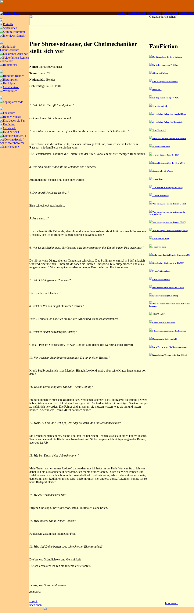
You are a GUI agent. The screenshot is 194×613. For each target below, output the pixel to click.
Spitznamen (10, 28)
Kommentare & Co (14, 135)
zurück (33, 601)
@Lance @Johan (160, 73)
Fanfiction (9, 124)
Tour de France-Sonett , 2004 (165, 155)
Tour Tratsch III (159, 106)
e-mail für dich (159, 247)
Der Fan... (157, 89)
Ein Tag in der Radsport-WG (165, 98)
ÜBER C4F (187, 13)
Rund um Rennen (13, 75)
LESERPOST (137, 13)
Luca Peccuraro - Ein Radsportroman (169, 347)
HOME (121, 13)
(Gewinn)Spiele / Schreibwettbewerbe (12, 141)
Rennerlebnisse (12, 116)
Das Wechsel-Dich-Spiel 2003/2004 (168, 287)
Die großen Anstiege (15, 53)
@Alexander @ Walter (162, 171)
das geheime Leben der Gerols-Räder (169, 114)
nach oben (35, 605)
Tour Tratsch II (159, 130)
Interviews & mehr (14, 35)
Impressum (171, 603)
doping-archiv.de (13, 102)
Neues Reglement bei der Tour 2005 (168, 163)
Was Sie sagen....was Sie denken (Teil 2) (170, 230)
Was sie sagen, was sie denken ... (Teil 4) (170, 204)
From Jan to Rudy (160, 238)
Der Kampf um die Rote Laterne (167, 57)
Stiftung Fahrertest (14, 31)
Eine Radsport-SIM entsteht (165, 81)
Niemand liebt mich (161, 146)
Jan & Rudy (157, 179)
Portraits (8, 24)
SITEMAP (154, 13)
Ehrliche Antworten (161, 279)
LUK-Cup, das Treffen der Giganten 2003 (171, 255)
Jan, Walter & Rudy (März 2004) (167, 187)
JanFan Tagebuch (160, 195)
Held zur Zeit (11, 132)
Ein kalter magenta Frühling (165, 65)
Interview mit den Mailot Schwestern (169, 138)
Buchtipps (9, 83)
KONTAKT (170, 13)
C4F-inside (9, 128)
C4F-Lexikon (11, 87)
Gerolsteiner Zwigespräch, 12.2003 (168, 263)
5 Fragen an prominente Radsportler (169, 331)
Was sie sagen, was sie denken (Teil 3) (169, 222)
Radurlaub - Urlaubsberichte (9, 48)
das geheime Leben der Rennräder (167, 122)
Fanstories (9, 113)
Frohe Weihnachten (161, 271)
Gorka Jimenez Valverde (163, 322)
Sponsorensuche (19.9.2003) (165, 296)
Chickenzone (11, 146)
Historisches (10, 79)
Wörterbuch (10, 91)
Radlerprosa (10, 64)
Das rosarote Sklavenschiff (164, 339)
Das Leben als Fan (14, 120)
